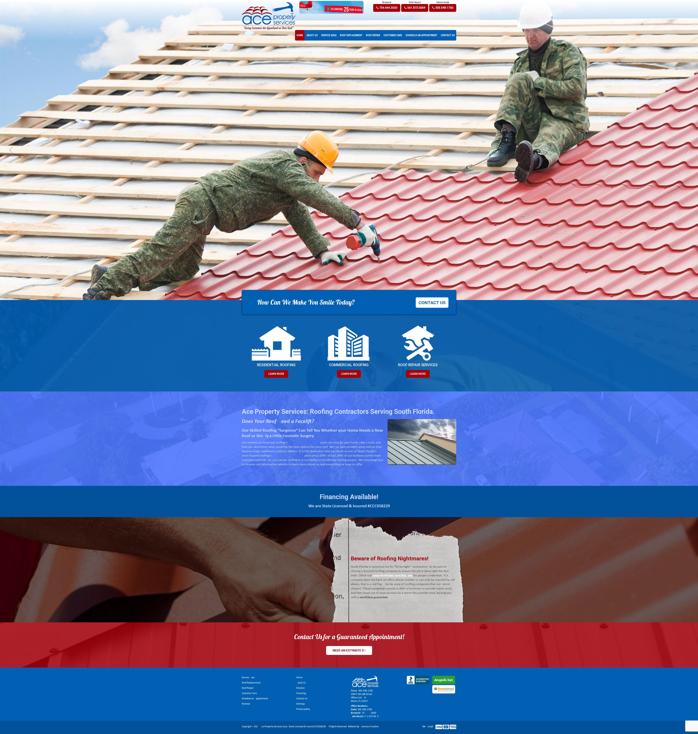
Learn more (349, 373)
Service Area (248, 677)
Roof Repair (248, 688)
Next (687, 150)
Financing (301, 693)
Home (299, 677)
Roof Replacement (251, 682)
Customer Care (249, 693)
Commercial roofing (349, 365)
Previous (11, 150)
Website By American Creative (363, 726)
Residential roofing (276, 365)
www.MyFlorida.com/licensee (392, 575)
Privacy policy (303, 709)
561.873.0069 (371, 716)
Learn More (276, 373)
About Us (301, 682)
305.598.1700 (365, 690)
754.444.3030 (368, 713)
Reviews (246, 704)
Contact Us (301, 698)
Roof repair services (418, 365)
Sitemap (300, 704)
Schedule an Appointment (255, 698)
